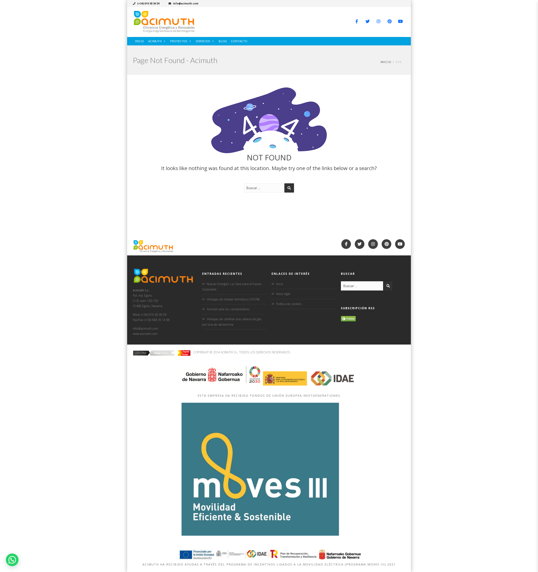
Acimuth (155, 41)
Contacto (239, 41)
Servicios (203, 41)
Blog (223, 41)
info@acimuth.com (185, 3)
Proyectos (178, 41)
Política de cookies (289, 304)
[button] (12, 560)
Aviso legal (283, 294)
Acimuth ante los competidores (228, 309)
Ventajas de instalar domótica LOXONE (233, 299)
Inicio (139, 41)
